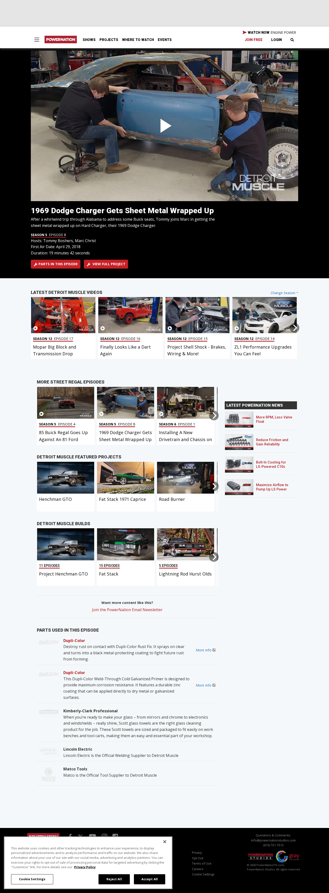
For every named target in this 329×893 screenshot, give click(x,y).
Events (165, 40)
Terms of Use (201, 863)
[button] (37, 40)
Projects (108, 40)
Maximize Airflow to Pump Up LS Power (272, 487)
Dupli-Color (74, 640)
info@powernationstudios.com (273, 840)
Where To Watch (138, 40)
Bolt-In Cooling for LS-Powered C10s (271, 464)
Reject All (114, 879)
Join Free (254, 40)
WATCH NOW (271, 32)
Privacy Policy (85, 867)
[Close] (164, 841)
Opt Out (197, 858)
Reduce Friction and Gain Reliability (272, 442)
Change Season (283, 293)
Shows (89, 40)
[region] (88, 862)
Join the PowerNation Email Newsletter (127, 609)
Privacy (197, 852)
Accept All (149, 879)
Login (276, 40)
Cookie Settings (32, 879)
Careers (198, 869)
